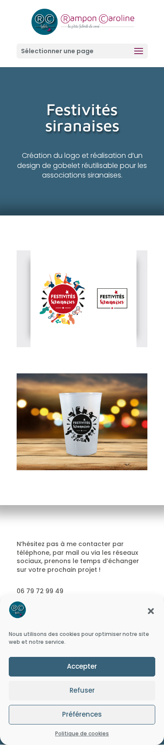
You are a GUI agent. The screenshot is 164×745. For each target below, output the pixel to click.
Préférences (82, 714)
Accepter (82, 666)
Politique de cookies (82, 733)
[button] (151, 611)
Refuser (82, 690)
